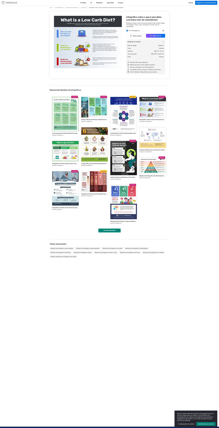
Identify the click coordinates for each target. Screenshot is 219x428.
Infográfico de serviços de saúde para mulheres (94, 194)
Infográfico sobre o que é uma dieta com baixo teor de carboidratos (152, 119)
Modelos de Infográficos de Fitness (61, 252)
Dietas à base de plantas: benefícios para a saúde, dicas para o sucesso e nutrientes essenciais (94, 119)
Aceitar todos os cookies (206, 424)
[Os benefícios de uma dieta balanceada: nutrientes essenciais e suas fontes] (123, 114)
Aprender (110, 3)
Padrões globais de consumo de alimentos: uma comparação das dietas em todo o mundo (152, 150)
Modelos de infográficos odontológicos (136, 248)
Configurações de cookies (186, 424)
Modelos (99, 3)
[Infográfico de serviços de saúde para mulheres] (94, 181)
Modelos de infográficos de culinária (153, 252)
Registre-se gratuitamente (206, 3)
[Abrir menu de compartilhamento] (163, 30)
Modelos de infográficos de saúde (112, 248)
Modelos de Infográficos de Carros (130, 252)
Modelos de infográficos (72, 7)
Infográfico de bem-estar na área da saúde (65, 207)
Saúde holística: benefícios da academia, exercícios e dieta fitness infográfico (123, 177)
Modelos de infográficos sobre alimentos (87, 248)
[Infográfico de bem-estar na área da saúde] (65, 188)
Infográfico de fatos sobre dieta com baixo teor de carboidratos (65, 163)
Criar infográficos (59, 7)
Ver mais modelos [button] (109, 230)
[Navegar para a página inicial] (9, 2)
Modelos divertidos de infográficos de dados (63, 256)
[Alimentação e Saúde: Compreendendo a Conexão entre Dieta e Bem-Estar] (123, 202)
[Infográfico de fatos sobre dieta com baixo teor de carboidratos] (65, 151)
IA (91, 3)
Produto (83, 3)
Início (51, 7)
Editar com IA (157, 36)
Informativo (84, 7)
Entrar (191, 3)
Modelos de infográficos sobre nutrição (62, 248)
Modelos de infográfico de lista (83, 252)
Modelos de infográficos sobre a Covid (106, 252)
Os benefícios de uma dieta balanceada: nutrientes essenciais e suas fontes (123, 133)
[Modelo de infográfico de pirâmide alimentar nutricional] (152, 166)
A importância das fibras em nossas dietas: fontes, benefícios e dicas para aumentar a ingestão (94, 163)
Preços (120, 3)
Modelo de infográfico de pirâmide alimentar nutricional (152, 176)
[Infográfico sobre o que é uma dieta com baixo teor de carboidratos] (152, 107)
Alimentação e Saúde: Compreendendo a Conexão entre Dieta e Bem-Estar (123, 221)
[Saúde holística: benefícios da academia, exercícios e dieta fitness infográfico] (123, 158)
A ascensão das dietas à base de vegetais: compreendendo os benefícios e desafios (65, 133)
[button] (135, 36)
